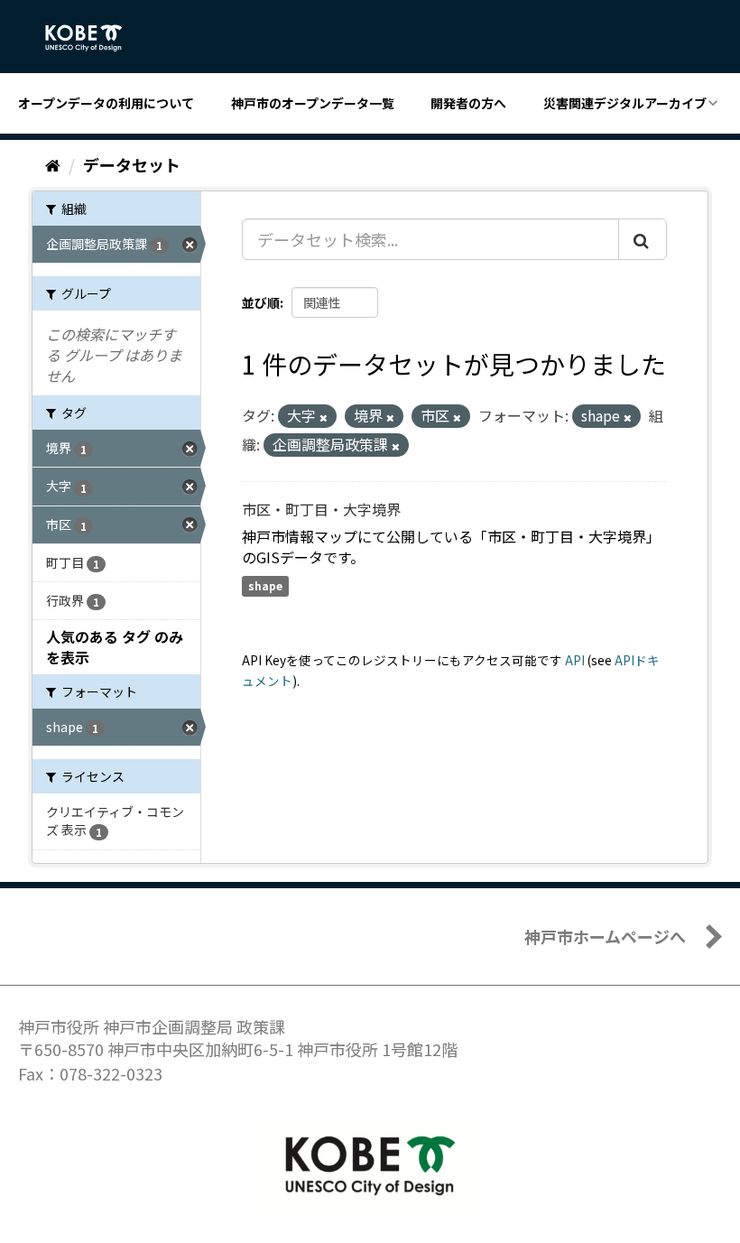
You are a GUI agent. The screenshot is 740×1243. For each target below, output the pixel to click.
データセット (131, 164)
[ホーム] (52, 164)
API (575, 660)
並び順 (261, 302)
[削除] (323, 417)
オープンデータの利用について (106, 103)
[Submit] (642, 239)
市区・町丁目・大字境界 (321, 509)
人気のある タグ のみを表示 (114, 647)
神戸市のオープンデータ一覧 (312, 103)
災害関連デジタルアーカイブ (625, 103)
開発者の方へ (468, 103)
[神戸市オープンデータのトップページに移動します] (93, 37)
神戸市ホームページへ (605, 936)
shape (265, 585)
